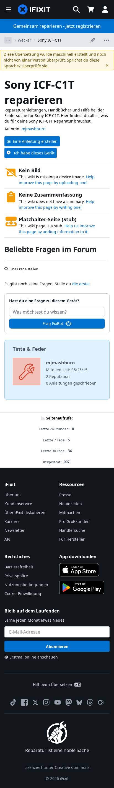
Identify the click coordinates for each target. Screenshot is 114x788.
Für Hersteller (72, 539)
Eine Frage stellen (23, 266)
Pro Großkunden (74, 521)
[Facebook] (24, 702)
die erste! (81, 283)
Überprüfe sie (34, 65)
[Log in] (105, 9)
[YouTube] (57, 702)
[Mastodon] (68, 702)
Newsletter (14, 530)
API (7, 539)
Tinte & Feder (29, 348)
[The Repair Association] (101, 702)
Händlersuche (72, 530)
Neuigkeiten (70, 503)
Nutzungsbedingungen (26, 584)
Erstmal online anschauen (33, 657)
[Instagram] (46, 702)
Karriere (12, 521)
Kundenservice (18, 503)
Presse (65, 494)
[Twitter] (35, 702)
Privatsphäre (16, 575)
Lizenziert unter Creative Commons (57, 767)
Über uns (13, 494)
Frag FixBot (53, 323)
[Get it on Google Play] (81, 587)
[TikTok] (13, 702)
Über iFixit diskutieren (24, 512)
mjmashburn (34, 128)
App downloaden (78, 556)
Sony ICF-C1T (50, 40)
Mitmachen (69, 512)
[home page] (34, 9)
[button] (76, 9)
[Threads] (90, 702)
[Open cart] (90, 9)
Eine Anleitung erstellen (35, 141)
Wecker (24, 40)
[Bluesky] (79, 702)
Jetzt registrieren (83, 26)
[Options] (8, 40)
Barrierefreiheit (18, 567)
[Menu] (8, 9)
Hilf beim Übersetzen (52, 684)
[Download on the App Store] (79, 569)
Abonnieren (57, 646)
